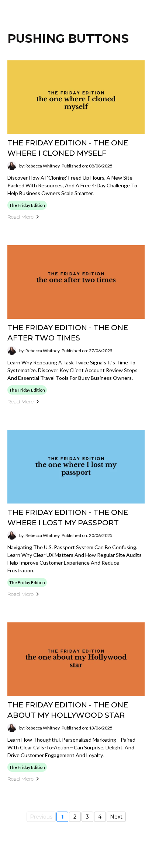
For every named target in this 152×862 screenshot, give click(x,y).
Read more (20, 216)
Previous (41, 816)
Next (116, 816)
